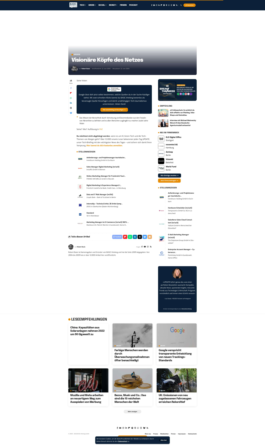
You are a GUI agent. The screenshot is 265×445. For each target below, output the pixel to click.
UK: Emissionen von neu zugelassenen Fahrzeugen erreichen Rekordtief (175, 398)
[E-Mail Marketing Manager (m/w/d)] (161, 239)
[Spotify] (164, 5)
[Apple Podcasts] (166, 5)
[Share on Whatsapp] (70, 97)
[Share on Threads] (70, 107)
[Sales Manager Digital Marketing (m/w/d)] (80, 168)
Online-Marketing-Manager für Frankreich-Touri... (106, 176)
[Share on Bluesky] (70, 112)
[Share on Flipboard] (70, 92)
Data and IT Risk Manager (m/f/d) (100, 194)
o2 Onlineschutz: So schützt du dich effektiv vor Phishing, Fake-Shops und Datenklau (182, 112)
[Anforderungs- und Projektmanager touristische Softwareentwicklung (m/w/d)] (80, 159)
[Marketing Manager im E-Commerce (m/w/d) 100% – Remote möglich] (80, 223)
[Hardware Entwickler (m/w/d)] (161, 211)
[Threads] (171, 5)
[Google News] (154, 5)
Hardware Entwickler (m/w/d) (180, 208)
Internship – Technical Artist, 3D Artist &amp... (105, 204)
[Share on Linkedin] (70, 102)
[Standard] (80, 214)
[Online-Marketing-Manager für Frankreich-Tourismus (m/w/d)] (80, 177)
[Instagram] (156, 5)
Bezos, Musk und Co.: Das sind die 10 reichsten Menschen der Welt (130, 398)
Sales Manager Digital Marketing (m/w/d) (103, 167)
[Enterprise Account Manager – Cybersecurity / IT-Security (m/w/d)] (161, 254)
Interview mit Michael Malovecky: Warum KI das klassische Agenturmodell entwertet (183, 123)
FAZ (101, 129)
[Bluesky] (174, 5)
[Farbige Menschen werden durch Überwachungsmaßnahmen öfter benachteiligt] (133, 335)
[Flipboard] (161, 5)
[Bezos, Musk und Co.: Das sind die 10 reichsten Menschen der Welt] (133, 380)
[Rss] (176, 5)
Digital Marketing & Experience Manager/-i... (104, 185)
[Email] (150, 237)
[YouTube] (145, 247)
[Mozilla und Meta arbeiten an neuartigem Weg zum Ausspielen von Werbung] (88, 380)
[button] (164, 440)
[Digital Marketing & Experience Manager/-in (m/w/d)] (80, 187)
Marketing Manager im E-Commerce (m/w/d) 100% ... (108, 222)
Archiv (77, 54)
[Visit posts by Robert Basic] (74, 69)
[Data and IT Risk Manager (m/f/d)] (80, 196)
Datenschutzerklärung (187, 309)
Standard (90, 213)
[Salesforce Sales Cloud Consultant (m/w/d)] (161, 224)
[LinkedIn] (159, 5)
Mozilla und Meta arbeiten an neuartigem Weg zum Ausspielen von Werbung (86, 398)
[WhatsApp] (169, 5)
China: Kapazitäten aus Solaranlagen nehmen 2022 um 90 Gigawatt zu (87, 331)
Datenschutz (122, 441)
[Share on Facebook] (70, 88)
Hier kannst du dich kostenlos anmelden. (104, 145)
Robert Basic (86, 69)
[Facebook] (152, 5)
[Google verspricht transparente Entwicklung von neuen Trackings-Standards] (177, 335)
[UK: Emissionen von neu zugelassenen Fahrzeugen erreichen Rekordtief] (177, 380)
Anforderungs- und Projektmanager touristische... (106, 158)
